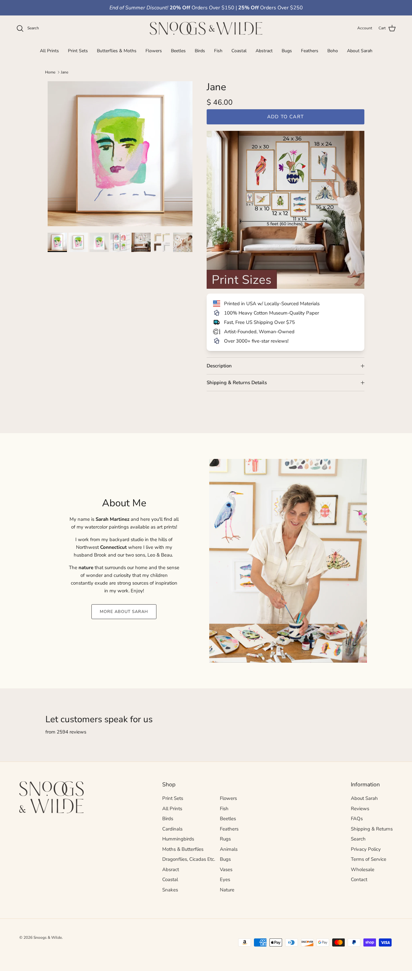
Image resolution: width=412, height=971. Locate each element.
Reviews (360, 808)
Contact (359, 879)
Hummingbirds (178, 839)
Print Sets (78, 50)
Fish (218, 50)
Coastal (239, 50)
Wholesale (362, 869)
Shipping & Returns (372, 829)
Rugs (225, 839)
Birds (200, 50)
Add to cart (285, 116)
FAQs (357, 818)
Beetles (178, 50)
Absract (170, 869)
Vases (226, 869)
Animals (229, 849)
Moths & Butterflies (182, 849)
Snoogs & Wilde (47, 937)
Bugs (287, 50)
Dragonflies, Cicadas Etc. (188, 859)
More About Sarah (124, 612)
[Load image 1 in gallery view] (120, 153)
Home (50, 72)
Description (219, 366)
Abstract (264, 50)
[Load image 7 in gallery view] (183, 242)
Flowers (153, 50)
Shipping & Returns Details (237, 382)
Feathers (309, 50)
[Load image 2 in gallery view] (79, 242)
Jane (64, 72)
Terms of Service (368, 859)
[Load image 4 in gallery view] (120, 242)
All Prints (49, 50)
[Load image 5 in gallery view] (141, 242)
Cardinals (172, 829)
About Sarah (359, 50)
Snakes (170, 890)
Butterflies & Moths (116, 50)
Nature (227, 890)
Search (358, 839)
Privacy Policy (366, 849)
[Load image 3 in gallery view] (99, 242)
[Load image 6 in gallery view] (162, 242)
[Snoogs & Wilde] (206, 28)
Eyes (225, 879)
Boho (332, 50)
